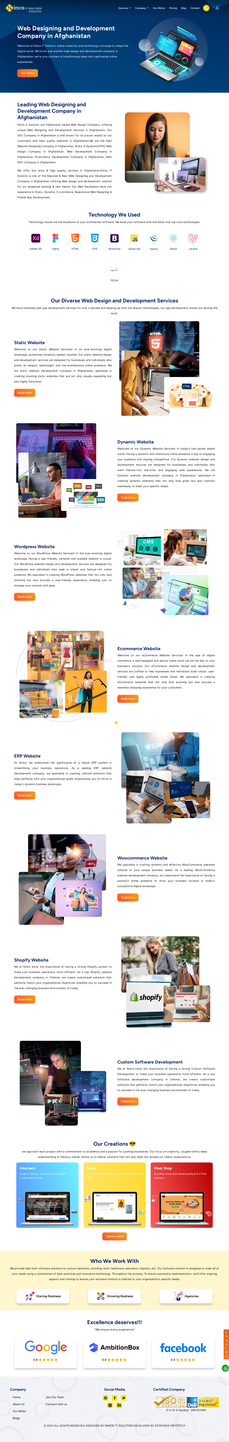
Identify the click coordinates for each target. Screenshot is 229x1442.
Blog (183, 8)
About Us (19, 1404)
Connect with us (56, 1404)
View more (44, 1221)
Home (17, 1397)
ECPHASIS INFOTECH (170, 1425)
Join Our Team (55, 1397)
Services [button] (123, 8)
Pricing (173, 8)
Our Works (159, 8)
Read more (25, 392)
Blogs (16, 1418)
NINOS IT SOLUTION (119, 1425)
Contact (195, 8)
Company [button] (141, 8)
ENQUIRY (226, 1344)
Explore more (114, 1236)
